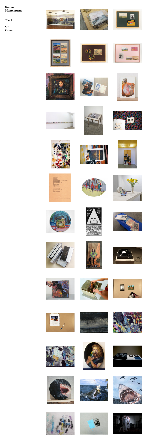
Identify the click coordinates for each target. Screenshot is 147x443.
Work (9, 20)
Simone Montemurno (13, 8)
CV (7, 26)
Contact (10, 30)
